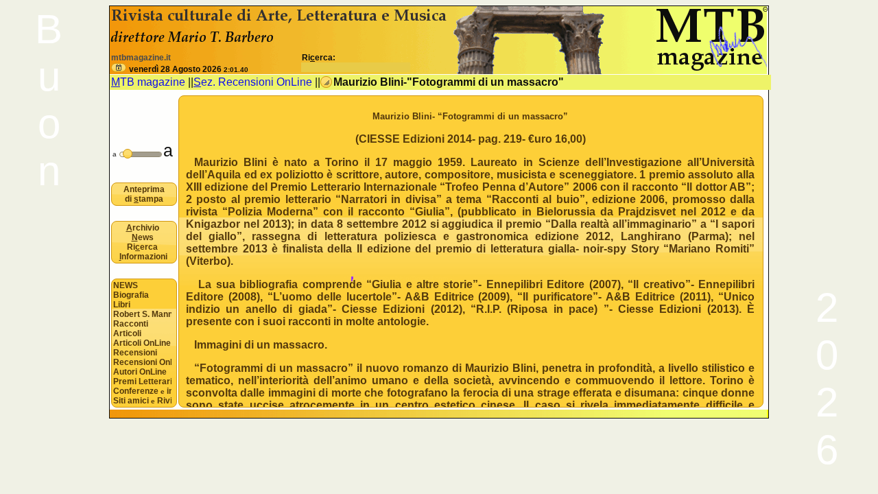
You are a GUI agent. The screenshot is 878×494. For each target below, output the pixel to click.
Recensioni (135, 352)
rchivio (142, 228)
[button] (118, 67)
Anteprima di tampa (144, 194)
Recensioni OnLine (142, 362)
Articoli (127, 333)
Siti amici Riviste (142, 400)
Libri (121, 304)
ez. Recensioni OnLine (252, 82)
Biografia (131, 295)
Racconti (130, 324)
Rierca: (318, 57)
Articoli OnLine (142, 343)
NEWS (125, 285)
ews (143, 237)
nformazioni (143, 256)
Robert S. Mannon (142, 314)
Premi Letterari (142, 381)
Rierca (142, 247)
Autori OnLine (140, 372)
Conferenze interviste (142, 391)
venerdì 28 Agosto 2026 (188, 69)
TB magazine (148, 82)
